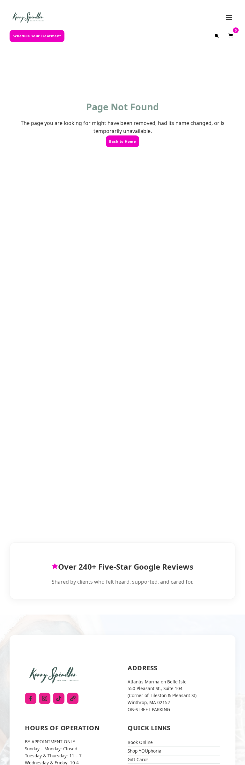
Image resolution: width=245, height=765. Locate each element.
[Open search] (217, 36)
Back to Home (122, 141)
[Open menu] (229, 17)
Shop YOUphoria (144, 751)
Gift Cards (138, 759)
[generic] (72, 698)
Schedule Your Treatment (37, 35)
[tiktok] (58, 698)
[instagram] (44, 698)
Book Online (140, 742)
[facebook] (30, 698)
